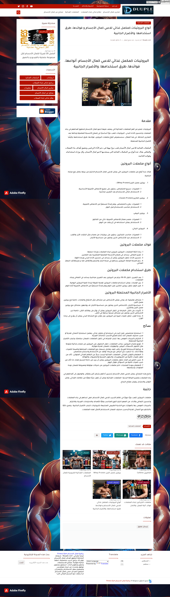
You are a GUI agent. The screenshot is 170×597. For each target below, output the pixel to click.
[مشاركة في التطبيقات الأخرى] (97, 435)
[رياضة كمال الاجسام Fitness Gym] (137, 10)
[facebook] (27, 6)
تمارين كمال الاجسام (111, 12)
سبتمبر (145, 564)
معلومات (27, 88)
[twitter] (18, 6)
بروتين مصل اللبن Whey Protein (107, 473)
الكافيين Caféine (144, 473)
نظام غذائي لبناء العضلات (91, 12)
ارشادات (50, 78)
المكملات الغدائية (72, 12)
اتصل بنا (76, 6)
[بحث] (18, 12)
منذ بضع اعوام (49, 51)
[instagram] (22, 6)
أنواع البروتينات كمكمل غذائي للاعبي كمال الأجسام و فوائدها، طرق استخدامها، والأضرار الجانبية (107, 506)
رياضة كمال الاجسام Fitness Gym (70, 554)
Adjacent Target (152, 2)
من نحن (114, 6)
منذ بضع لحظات (144, 470)
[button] (136, 435)
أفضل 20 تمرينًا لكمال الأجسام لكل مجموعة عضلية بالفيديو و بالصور (38, 56)
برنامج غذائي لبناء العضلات (43, 83)
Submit (165, 1)
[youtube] (31, 6)
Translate (104, 564)
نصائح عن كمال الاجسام (53, 12)
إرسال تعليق (143, 527)
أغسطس (145, 561)
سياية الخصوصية (103, 6)
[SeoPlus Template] (150, 581)
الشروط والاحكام (87, 6)
